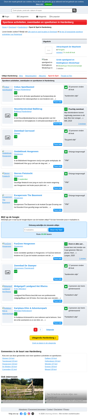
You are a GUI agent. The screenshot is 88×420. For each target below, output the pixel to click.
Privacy (66, 409)
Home (4, 27)
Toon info (58, 102)
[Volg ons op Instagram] (29, 414)
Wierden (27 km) (51, 364)
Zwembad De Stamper (25, 265)
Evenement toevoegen (37, 409)
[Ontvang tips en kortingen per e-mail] (33, 414)
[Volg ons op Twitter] (25, 414)
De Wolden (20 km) (9, 367)
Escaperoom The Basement (28, 195)
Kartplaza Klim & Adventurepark (30, 308)
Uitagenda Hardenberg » (44, 338)
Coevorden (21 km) (9, 369)
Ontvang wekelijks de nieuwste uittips (44, 225)
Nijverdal (23, 311)
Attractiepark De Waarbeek (68, 47)
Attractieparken (31, 76)
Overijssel (12, 27)
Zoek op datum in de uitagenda (44, 343)
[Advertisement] (20, 54)
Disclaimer (58, 409)
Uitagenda (42, 17)
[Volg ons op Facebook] (21, 414)
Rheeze (22, 89)
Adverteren (23, 409)
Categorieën (23, 17)
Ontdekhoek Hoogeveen (26, 151)
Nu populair (55, 17)
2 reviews (82, 124)
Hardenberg (22, 27)
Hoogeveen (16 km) (9, 364)
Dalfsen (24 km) (51, 358)
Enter (20, 289)
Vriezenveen (24, 268)
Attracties (42, 76)
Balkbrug (23, 111)
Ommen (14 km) (8, 358)
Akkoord (48, 4)
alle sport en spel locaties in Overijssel (42, 32)
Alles (21, 76)
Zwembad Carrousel (24, 131)
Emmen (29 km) (51, 367)
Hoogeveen (18, 154)
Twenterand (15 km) (9, 361)
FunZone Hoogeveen (24, 243)
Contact (50, 409)
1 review (82, 258)
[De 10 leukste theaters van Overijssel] (66, 402)
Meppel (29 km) (51, 369)
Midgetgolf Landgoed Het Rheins (31, 286)
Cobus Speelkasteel (24, 87)
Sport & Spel (53, 76)
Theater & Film (66, 76)
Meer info (39, 4)
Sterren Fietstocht (23, 173)
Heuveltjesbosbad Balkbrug (28, 109)
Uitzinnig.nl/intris (51, 414)
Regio (6, 17)
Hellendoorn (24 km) (52, 361)
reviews (59, 52)
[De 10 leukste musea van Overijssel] (22, 402)
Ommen (17, 133)
